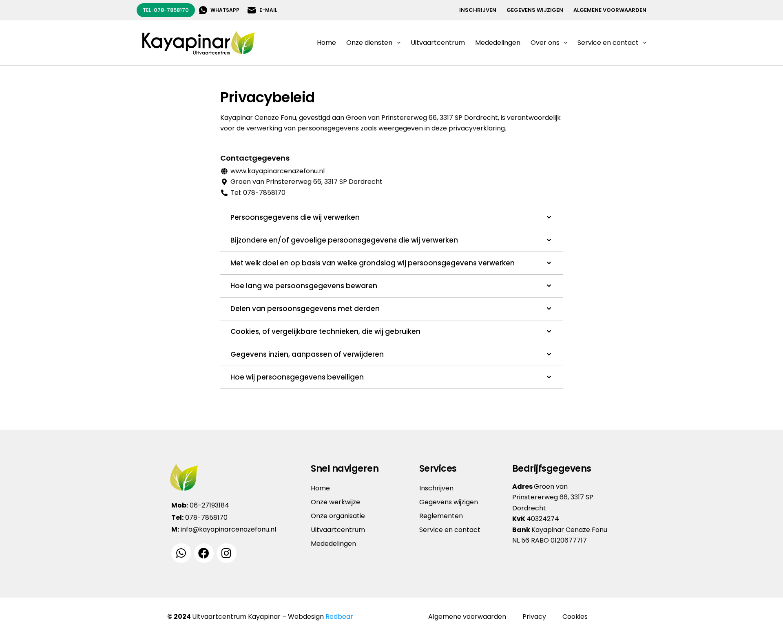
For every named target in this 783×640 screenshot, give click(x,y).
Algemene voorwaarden (609, 10)
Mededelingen (497, 42)
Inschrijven (477, 10)
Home (326, 42)
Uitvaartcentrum (438, 42)
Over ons (545, 42)
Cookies (575, 616)
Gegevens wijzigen (535, 10)
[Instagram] (227, 553)
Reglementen (441, 516)
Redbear (339, 616)
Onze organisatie (338, 516)
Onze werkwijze (335, 502)
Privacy (534, 616)
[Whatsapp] (181, 553)
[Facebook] (204, 553)
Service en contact (449, 529)
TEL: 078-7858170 (166, 10)
